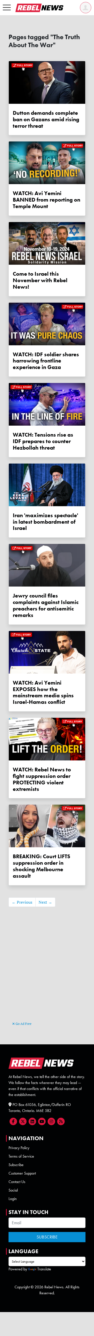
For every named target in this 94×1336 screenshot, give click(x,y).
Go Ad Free (23, 1024)
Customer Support (22, 1173)
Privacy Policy (19, 1147)
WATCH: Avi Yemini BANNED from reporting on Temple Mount (46, 200)
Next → (45, 902)
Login (13, 1198)
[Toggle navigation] (7, 7)
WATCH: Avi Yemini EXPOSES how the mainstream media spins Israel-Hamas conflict (43, 692)
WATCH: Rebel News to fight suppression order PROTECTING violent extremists (42, 779)
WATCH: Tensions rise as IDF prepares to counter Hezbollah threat (43, 441)
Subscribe (16, 1164)
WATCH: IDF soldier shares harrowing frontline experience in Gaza (46, 361)
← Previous (22, 902)
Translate (44, 1269)
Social (13, 1190)
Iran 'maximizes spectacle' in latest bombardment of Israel (45, 522)
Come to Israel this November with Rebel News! (40, 280)
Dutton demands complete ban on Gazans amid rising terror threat (46, 119)
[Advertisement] (47, 971)
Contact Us (17, 1181)
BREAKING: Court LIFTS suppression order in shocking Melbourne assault (41, 866)
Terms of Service (21, 1156)
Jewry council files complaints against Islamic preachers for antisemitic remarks (45, 605)
